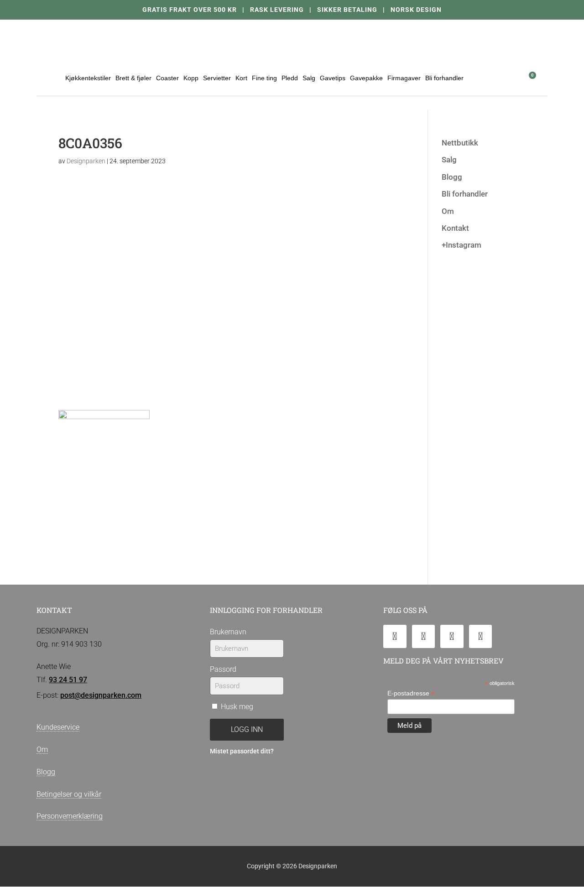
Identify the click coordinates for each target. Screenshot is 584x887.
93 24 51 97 (68, 679)
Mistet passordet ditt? (242, 751)
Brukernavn (228, 632)
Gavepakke (366, 78)
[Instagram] (452, 636)
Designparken (86, 161)
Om (448, 211)
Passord (223, 669)
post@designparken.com (100, 695)
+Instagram (461, 244)
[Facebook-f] (423, 636)
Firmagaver (404, 78)
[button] (505, 77)
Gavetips (332, 78)
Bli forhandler (444, 78)
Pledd (290, 78)
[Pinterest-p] (480, 636)
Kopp (190, 78)
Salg (308, 78)
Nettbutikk (460, 142)
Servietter (217, 78)
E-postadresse (411, 693)
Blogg (452, 177)
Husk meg (236, 706)
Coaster (167, 78)
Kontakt (455, 228)
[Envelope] (395, 636)
